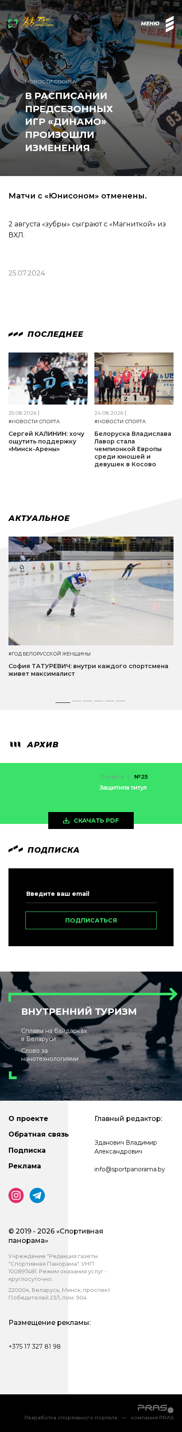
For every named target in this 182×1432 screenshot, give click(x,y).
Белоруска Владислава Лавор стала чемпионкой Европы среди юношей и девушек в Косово (132, 449)
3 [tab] (88, 703)
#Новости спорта (34, 421)
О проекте (28, 1119)
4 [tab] (99, 703)
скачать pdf (96, 820)
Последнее (54, 334)
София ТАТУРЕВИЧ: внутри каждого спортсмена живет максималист (88, 669)
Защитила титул (122, 787)
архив (42, 744)
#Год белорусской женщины (49, 654)
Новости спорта (50, 81)
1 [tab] (62, 703)
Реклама (24, 1166)
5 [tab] (109, 703)
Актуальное (39, 518)
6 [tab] (121, 703)
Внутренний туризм (79, 1011)
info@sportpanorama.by (129, 1169)
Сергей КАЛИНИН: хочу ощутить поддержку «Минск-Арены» (46, 441)
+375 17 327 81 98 (34, 1346)
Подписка (27, 1150)
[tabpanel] (91, 614)
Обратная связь (38, 1134)
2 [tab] (77, 703)
